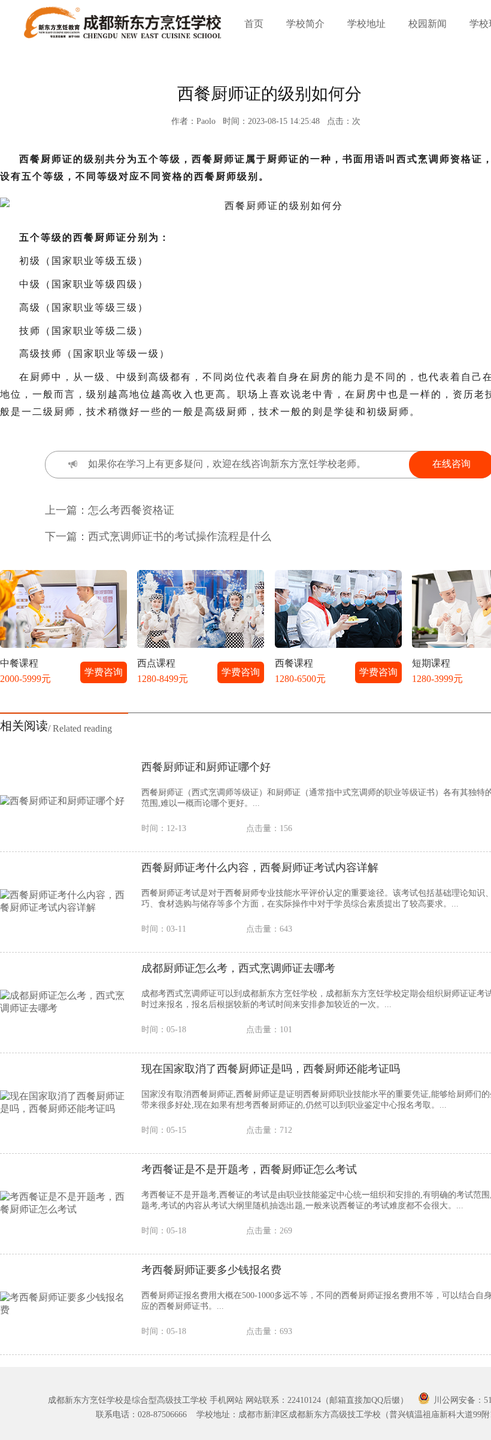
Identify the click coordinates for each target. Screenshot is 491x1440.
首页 (253, 24)
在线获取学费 (220, 809)
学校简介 (305, 24)
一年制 (147, 676)
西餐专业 (201, 724)
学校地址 (366, 24)
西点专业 (147, 724)
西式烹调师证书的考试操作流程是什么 (179, 536)
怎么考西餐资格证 (131, 510)
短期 (201, 676)
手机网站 (226, 1400)
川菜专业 (93, 724)
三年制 (93, 676)
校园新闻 (427, 24)
